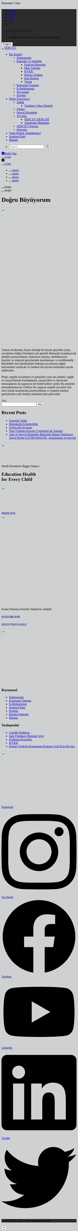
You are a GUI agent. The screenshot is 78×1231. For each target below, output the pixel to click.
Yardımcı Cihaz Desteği (38, 105)
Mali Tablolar (32, 68)
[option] (12, 10)
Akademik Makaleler (36, 122)
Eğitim (21, 109)
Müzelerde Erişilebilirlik (23, 424)
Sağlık (20, 102)
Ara (4, 400)
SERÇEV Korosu (27, 126)
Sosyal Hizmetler (27, 112)
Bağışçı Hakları (33, 74)
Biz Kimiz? (16, 54)
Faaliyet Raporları (35, 64)
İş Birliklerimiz (25, 88)
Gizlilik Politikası (19, 732)
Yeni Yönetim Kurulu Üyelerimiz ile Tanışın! (36, 431)
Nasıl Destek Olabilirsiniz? (25, 133)
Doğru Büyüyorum (20, 427)
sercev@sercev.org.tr (14, 624)
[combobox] (8, 18)
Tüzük (28, 81)
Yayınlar (22, 116)
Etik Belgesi (31, 78)
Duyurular (23, 92)
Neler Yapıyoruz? (19, 98)
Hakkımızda (24, 57)
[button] (7, 44)
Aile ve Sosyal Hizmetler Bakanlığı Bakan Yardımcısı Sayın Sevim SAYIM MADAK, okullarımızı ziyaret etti (42, 436)
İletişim (13, 140)
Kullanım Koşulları (20, 739)
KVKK (28, 71)
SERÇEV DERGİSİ (36, 119)
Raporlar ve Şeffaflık (29, 61)
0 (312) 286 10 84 (11, 616)
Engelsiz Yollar (18, 420)
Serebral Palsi (17, 136)
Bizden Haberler (19, 714)
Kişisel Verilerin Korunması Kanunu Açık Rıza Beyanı (42, 746)
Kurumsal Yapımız (28, 85)
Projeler (21, 95)
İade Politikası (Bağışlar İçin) (26, 736)
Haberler (22, 129)
